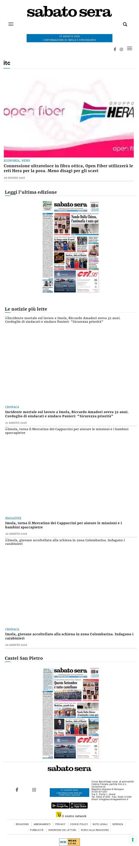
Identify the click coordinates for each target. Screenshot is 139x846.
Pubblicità (37, 830)
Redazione (23, 824)
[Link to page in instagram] (34, 789)
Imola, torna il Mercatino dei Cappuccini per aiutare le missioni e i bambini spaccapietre (63, 525)
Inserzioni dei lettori (62, 830)
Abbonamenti (42, 824)
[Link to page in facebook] (16, 789)
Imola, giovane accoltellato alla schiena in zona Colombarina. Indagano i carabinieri (69, 636)
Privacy (60, 824)
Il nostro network (74, 816)
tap (129, 48)
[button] (120, 22)
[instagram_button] (121, 49)
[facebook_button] (115, 49)
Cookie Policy (79, 824)
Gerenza (117, 824)
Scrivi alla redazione (95, 830)
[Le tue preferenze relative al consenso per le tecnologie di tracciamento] (132, 839)
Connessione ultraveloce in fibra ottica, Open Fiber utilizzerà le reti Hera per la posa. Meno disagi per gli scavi (68, 168)
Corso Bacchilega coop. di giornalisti (113, 781)
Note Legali (100, 824)
